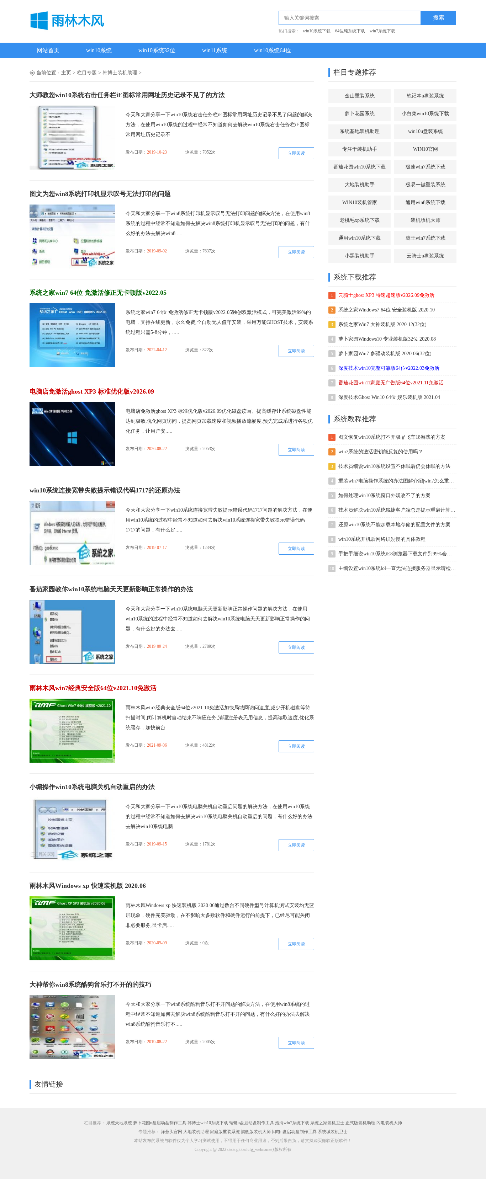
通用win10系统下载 (359, 238)
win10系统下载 (317, 30)
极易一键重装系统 (425, 184)
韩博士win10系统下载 (207, 1122)
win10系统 (99, 50)
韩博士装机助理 (119, 72)
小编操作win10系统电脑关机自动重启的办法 (92, 786)
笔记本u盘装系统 (425, 95)
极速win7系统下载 (425, 167)
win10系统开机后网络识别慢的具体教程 (382, 539)
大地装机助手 (360, 184)
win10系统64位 (272, 50)
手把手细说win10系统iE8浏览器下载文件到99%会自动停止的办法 (397, 553)
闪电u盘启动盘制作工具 (294, 1131)
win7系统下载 (382, 30)
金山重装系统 (360, 95)
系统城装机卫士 (333, 1131)
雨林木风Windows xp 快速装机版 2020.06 (88, 885)
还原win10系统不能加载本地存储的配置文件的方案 (394, 524)
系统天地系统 (119, 1122)
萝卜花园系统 (360, 113)
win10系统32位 (156, 50)
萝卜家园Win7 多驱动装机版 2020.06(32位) (385, 353)
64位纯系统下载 (350, 30)
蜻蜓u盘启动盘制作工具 (251, 1122)
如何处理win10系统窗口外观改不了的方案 (384, 495)
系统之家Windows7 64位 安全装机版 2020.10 (386, 310)
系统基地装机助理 (360, 131)
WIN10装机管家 (359, 202)
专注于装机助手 (359, 149)
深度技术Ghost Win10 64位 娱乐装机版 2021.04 (389, 397)
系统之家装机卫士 (327, 1122)
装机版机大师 (425, 220)
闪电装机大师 (389, 1122)
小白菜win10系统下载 (425, 113)
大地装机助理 (196, 1131)
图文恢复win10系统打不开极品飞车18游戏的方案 (391, 437)
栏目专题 (87, 72)
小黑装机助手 (360, 255)
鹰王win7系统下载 (425, 238)
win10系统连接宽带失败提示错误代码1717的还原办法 (105, 490)
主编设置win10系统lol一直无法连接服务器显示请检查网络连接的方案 (397, 568)
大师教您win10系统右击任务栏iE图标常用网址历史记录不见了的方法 (127, 94)
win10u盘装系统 (425, 131)
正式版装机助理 (360, 1122)
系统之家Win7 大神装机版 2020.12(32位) (382, 324)
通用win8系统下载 (425, 202)
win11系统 (214, 50)
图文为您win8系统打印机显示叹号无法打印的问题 (100, 193)
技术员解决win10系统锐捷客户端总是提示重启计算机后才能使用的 (397, 510)
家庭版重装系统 (225, 1131)
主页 (66, 72)
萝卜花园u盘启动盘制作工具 (159, 1122)
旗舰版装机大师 (256, 1131)
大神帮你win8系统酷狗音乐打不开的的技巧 (91, 984)
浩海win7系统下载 (292, 1122)
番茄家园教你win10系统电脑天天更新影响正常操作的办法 (111, 589)
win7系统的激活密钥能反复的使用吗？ (380, 451)
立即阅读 (296, 153)
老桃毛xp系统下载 (360, 220)
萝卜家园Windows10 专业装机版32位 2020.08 (387, 339)
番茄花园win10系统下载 (359, 167)
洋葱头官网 (171, 1131)
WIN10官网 (425, 149)
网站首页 (48, 50)
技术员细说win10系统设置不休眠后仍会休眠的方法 (394, 466)
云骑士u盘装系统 (425, 255)
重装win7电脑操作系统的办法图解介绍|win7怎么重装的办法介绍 (397, 481)
